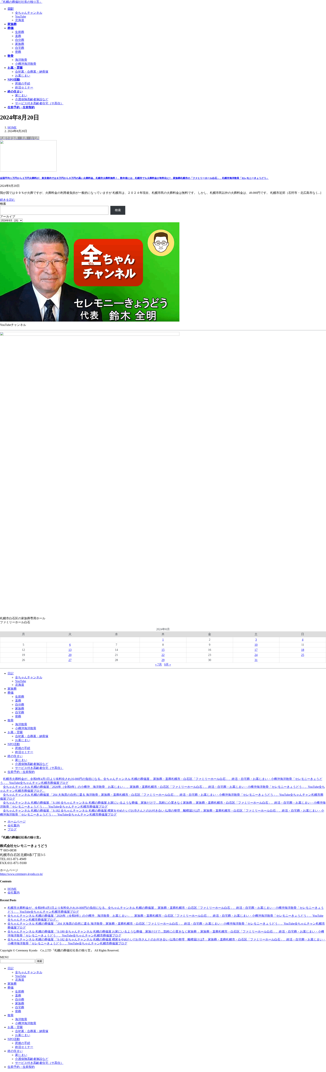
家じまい (21, 95)
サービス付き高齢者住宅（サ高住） (39, 103)
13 (70, 649)
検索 (3, 203)
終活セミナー (24, 87)
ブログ (12, 829)
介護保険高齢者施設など (31, 99)
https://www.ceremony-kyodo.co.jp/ (21, 874)
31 (256, 660)
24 (256, 654)
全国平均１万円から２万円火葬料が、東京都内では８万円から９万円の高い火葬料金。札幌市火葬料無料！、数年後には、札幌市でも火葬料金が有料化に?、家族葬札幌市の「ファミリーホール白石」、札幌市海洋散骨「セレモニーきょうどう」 (134, 178)
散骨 (11, 720)
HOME (12, 888)
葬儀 (11, 692)
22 (163, 654)
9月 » (167, 664)
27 (70, 660)
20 (70, 654)
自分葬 (19, 40)
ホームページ (17, 821)
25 (302, 654)
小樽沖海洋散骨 (25, 63)
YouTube (20, 16)
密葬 (18, 51)
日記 (11, 673)
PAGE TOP (315, 1036)
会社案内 (14, 825)
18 (302, 649)
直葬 (18, 36)
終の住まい (15, 756)
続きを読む (7, 199)
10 (256, 644)
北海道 (19, 20)
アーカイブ (7, 216)
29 (163, 660)
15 (163, 649)
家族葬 (19, 43)
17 (256, 649)
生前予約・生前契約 (21, 771)
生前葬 (19, 32)
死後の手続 (22, 83)
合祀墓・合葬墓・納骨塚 (31, 71)
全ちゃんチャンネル (28, 12)
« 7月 (158, 664)
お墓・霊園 (15, 732)
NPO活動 (14, 744)
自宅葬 (19, 47)
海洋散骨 (21, 59)
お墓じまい (22, 75)
